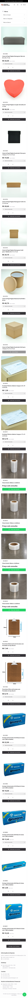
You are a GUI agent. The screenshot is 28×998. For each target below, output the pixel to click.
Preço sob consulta (15, 489)
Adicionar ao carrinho (15, 71)
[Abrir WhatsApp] (24, 994)
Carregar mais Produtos (14, 946)
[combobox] (14, 15)
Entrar (24, 4)
